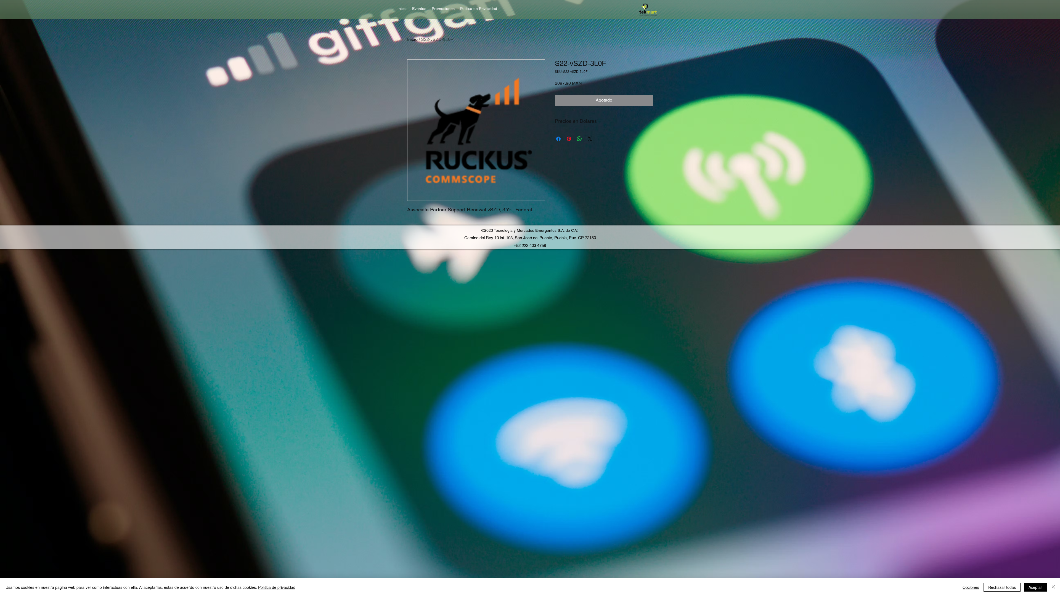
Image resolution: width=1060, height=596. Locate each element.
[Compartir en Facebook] (558, 138)
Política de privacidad (276, 587)
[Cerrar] (1053, 587)
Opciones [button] (971, 587)
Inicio (412, 39)
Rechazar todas (1002, 587)
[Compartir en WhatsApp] (579, 138)
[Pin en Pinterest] (569, 138)
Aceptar (1035, 587)
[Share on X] (590, 138)
